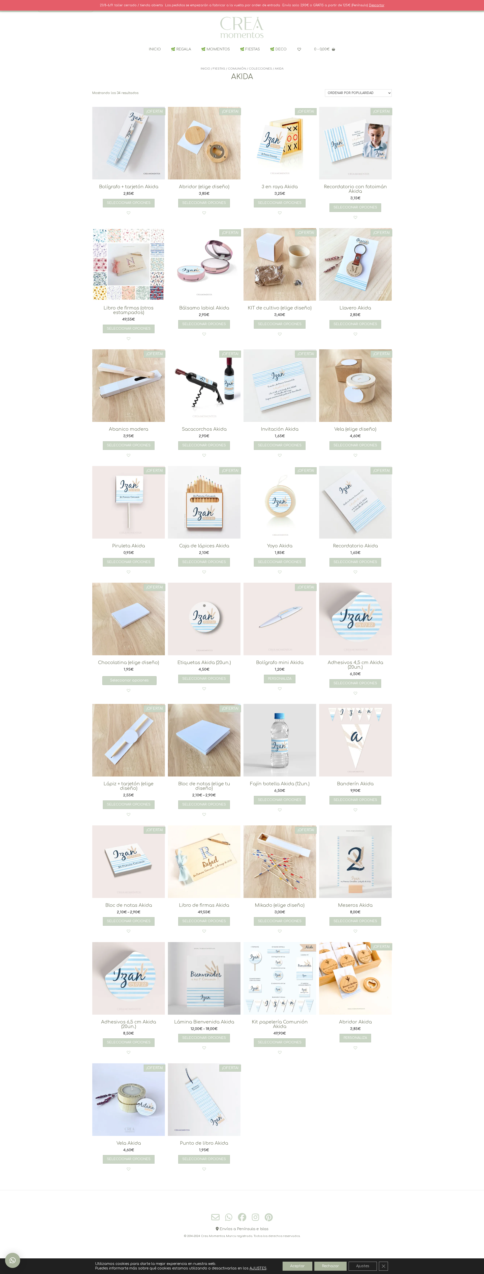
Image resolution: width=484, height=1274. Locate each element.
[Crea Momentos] (242, 27)
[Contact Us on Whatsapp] (228, 1217)
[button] (128, 212)
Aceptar (297, 1266)
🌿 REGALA (181, 49)
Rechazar (330, 1266)
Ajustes (362, 1266)
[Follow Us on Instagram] (255, 1217)
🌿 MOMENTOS (215, 49)
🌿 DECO (278, 49)
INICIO (155, 49)
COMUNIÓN (237, 68)
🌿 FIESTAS (250, 49)
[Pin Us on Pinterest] (269, 1217)
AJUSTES (258, 1268)
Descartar (376, 5)
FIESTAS (219, 68)
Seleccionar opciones (128, 203)
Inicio (205, 68)
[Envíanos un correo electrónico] (215, 1217)
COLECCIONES (260, 68)
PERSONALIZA (279, 678)
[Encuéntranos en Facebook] (242, 1217)
